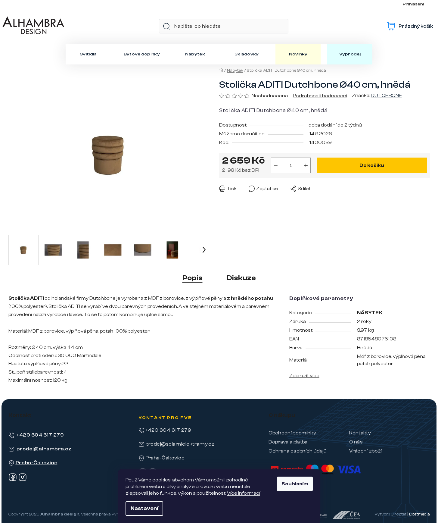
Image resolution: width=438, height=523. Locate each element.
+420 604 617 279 (40, 435)
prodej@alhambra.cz (44, 449)
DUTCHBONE (386, 95)
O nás (356, 442)
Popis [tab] (192, 278)
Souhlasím (294, 484)
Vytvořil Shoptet (390, 514)
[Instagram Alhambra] (22, 480)
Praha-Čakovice (36, 462)
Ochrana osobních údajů (298, 451)
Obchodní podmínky (292, 433)
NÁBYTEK (369, 312)
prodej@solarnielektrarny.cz (180, 444)
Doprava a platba (288, 442)
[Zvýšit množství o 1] (305, 165)
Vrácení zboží (365, 451)
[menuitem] (88, 54)
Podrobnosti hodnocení (320, 96)
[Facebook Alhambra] (12, 480)
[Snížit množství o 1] (275, 165)
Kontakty (360, 433)
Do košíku (371, 165)
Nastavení (144, 508)
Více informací (243, 493)
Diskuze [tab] (241, 278)
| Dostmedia (418, 514)
